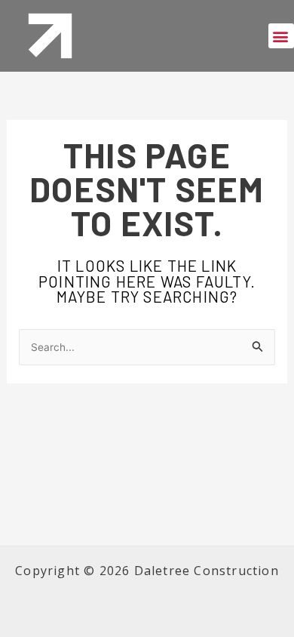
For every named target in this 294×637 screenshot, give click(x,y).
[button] (281, 35)
